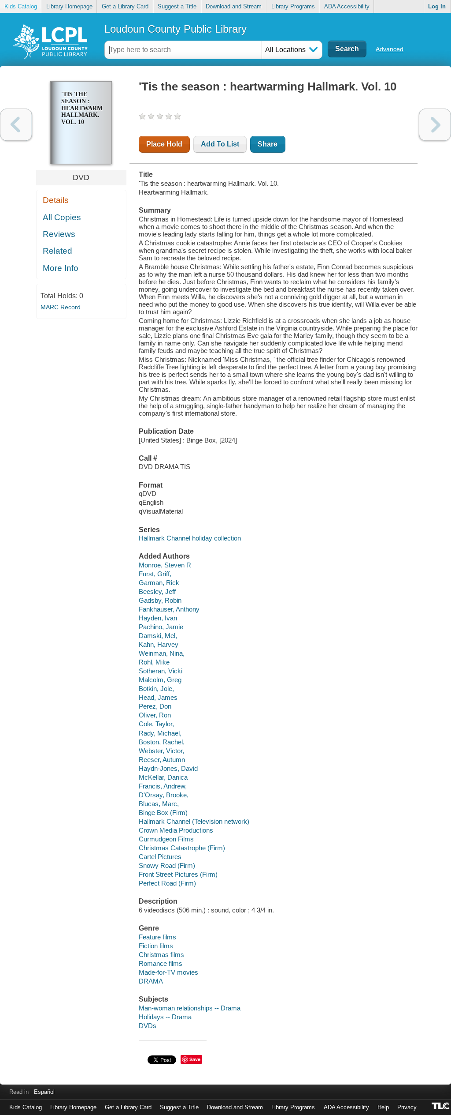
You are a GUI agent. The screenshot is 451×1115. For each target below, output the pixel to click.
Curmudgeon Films (166, 839)
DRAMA (151, 981)
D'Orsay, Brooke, (164, 795)
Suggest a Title (177, 6)
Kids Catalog (20, 6)
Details (56, 200)
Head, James (158, 697)
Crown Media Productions (176, 830)
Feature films (157, 937)
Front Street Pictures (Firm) (178, 874)
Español (44, 1092)
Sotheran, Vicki (160, 671)
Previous (16, 125)
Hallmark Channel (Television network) (194, 821)
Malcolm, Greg (160, 679)
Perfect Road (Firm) (167, 883)
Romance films (160, 963)
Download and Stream (234, 6)
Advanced (389, 49)
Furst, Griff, (155, 574)
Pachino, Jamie (161, 627)
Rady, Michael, (160, 733)
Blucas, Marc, (159, 803)
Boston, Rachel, (162, 742)
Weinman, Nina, (162, 653)
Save (194, 1059)
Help (383, 1107)
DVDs (147, 1025)
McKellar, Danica (163, 777)
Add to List (220, 144)
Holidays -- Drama (165, 1017)
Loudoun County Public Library (175, 29)
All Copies (62, 217)
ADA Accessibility (347, 6)
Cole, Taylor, (156, 724)
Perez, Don (155, 706)
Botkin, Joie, (156, 688)
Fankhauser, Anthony (169, 609)
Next (435, 125)
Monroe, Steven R (165, 565)
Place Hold (164, 144)
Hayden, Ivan (158, 618)
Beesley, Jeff (157, 591)
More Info (60, 268)
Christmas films (161, 954)
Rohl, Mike (154, 662)
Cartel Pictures (160, 856)
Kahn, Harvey (158, 644)
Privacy (407, 1107)
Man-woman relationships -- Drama (189, 1008)
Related (57, 250)
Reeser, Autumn (162, 759)
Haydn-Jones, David (168, 768)
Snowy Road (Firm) (167, 865)
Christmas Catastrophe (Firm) (182, 848)
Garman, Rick (159, 582)
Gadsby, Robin (160, 600)
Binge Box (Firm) (163, 812)
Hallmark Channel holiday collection (190, 538)
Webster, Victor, (161, 751)
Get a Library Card (125, 6)
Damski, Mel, (158, 635)
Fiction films (156, 946)
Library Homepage (69, 6)
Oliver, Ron (155, 715)
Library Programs (293, 6)
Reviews (59, 234)
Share (267, 144)
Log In (437, 6)
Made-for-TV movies (168, 972)
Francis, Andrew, (163, 786)
